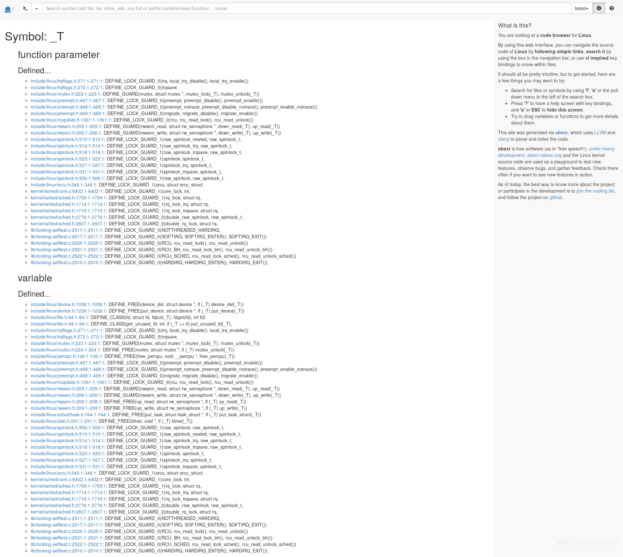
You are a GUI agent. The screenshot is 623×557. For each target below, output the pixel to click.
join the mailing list (595, 190)
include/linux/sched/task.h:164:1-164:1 (70, 414)
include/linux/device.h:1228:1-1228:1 (68, 310)
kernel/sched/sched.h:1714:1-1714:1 (68, 204)
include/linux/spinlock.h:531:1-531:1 (67, 171)
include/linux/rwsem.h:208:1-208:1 (66, 401)
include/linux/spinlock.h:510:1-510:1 (67, 139)
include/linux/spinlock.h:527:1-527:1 (67, 165)
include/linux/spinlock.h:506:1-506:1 (67, 178)
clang (503, 139)
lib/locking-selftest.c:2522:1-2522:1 (66, 256)
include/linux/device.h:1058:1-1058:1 (68, 304)
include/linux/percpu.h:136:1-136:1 (66, 356)
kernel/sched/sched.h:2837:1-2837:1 (68, 223)
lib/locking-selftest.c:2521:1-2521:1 (66, 249)
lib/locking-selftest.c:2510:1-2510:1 (66, 262)
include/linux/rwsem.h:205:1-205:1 (66, 126)
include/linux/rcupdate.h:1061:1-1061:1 (71, 119)
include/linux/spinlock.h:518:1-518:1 (67, 152)
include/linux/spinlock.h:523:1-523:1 (67, 158)
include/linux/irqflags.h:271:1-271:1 (67, 80)
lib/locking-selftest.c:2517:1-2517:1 (66, 236)
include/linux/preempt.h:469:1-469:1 (68, 113)
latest (580, 8)
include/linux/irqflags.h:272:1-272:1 (67, 87)
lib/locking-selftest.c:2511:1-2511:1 (66, 230)
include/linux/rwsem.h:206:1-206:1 (66, 132)
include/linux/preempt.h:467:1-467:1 (68, 100)
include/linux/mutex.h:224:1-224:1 (65, 349)
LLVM (600, 132)
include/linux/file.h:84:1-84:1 (59, 317)
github (556, 197)
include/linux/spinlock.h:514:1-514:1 (67, 145)
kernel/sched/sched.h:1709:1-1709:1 (68, 197)
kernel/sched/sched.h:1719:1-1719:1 (68, 210)
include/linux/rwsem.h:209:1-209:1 (66, 408)
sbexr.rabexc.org (544, 155)
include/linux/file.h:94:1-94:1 (59, 323)
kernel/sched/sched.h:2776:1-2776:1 (68, 217)
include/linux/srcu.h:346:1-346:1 (63, 184)
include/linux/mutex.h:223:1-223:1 (65, 93)
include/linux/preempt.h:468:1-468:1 (68, 106)
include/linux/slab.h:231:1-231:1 (63, 421)
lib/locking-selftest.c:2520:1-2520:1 (66, 243)
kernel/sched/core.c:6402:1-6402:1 (67, 191)
